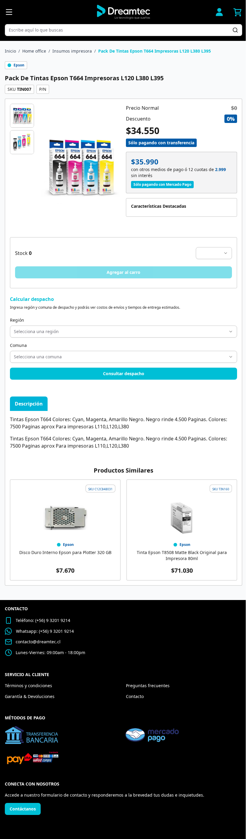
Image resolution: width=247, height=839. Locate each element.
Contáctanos (23, 809)
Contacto (135, 696)
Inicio (10, 51)
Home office (34, 51)
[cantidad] (214, 253)
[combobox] (120, 30)
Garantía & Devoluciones (30, 696)
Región (17, 320)
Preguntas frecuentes (148, 685)
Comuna (18, 345)
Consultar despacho (123, 373)
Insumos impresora (72, 51)
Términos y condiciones (28, 685)
